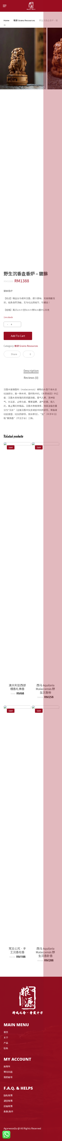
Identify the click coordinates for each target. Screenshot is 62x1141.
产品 (6, 1042)
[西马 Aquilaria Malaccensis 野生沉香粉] (45, 560)
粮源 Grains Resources (24, 20)
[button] (4, 5)
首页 (6, 1032)
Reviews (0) (31, 378)
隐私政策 (8, 1095)
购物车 (7, 1066)
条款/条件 (8, 1111)
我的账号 (8, 1077)
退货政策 (8, 1100)
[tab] (31, 371)
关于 (6, 1037)
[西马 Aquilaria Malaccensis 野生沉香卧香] (45, 824)
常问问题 (8, 1071)
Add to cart (18, 336)
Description (31, 371)
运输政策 (8, 1106)
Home (6, 20)
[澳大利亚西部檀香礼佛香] (17, 560)
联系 (6, 1048)
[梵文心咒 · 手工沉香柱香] (17, 824)
